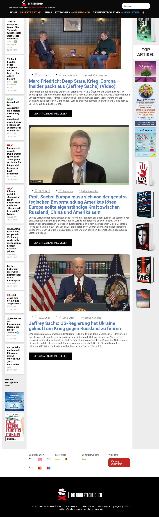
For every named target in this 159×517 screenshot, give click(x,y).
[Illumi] (145, 237)
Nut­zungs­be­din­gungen (109, 506)
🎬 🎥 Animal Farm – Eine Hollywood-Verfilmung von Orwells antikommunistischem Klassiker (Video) (14, 240)
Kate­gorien (62, 12)
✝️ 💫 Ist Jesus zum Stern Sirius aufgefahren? (14, 299)
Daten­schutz (88, 506)
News (48, 12)
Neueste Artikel (31, 12)
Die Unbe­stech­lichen (106, 12)
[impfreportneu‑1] (145, 142)
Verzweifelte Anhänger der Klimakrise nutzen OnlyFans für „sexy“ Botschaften (14, 356)
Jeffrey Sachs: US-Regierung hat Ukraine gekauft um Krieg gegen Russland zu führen (75, 326)
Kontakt (99, 509)
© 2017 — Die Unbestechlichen (47, 506)
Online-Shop (81, 12)
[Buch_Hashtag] (145, 204)
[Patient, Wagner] (14, 426)
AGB (127, 506)
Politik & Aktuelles (89, 191)
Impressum (71, 506)
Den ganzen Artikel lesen (50, 113)
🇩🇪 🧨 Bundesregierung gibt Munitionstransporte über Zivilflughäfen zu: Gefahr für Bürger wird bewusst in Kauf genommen (14, 159)
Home (13, 12)
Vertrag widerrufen (116, 462)
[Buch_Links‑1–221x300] (145, 172)
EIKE (9, 367)
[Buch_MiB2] (145, 269)
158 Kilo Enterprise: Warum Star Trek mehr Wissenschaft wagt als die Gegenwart (14, 30)
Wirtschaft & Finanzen (96, 75)
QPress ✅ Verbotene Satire (12, 44)
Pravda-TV (11, 133)
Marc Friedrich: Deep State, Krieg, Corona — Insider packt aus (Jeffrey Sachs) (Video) (74, 83)
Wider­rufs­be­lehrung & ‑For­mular (75, 509)
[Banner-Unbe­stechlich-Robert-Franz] (145, 71)
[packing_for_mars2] (145, 297)
